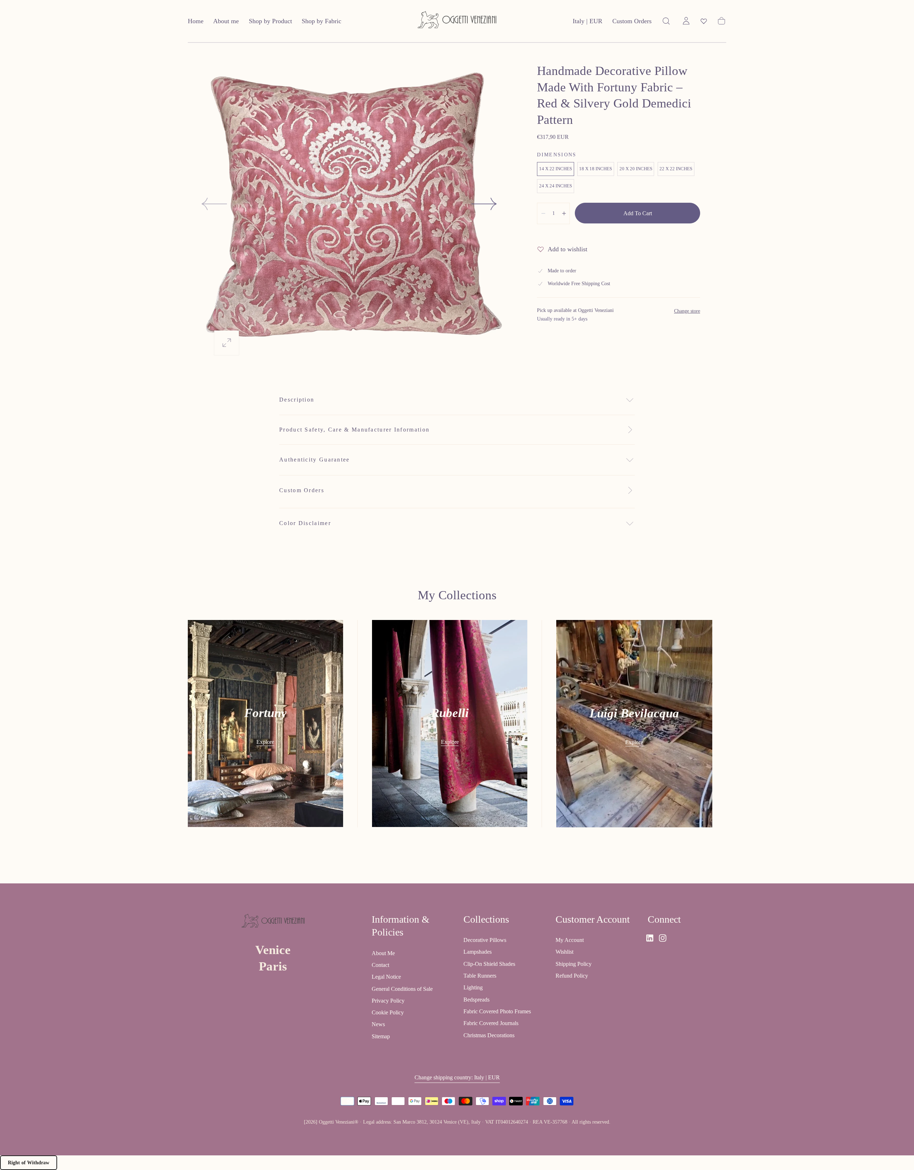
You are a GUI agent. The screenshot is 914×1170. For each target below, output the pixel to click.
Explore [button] (265, 742)
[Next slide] (484, 204)
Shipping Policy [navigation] (574, 963)
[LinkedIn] (649, 938)
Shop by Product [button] (270, 21)
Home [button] (196, 21)
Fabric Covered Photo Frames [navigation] (497, 1011)
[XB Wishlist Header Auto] (704, 21)
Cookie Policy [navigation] (388, 1012)
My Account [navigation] (570, 940)
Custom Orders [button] (632, 21)
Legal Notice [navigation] (386, 977)
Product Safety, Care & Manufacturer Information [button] (354, 430)
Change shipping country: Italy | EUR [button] (457, 1077)
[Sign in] (686, 21)
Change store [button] (687, 311)
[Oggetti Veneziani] (273, 922)
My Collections (457, 595)
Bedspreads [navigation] (476, 999)
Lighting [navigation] (473, 987)
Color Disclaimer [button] (305, 523)
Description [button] (296, 400)
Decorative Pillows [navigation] (484, 940)
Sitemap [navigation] (381, 1036)
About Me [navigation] (383, 953)
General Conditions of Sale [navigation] (402, 988)
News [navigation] (378, 1024)
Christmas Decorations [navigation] (488, 1035)
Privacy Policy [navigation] (388, 1000)
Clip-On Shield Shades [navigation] (489, 963)
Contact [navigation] (380, 965)
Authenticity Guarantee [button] (314, 460)
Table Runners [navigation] (479, 976)
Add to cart (637, 213)
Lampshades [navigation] (477, 952)
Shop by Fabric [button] (321, 21)
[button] (587, 22)
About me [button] (226, 21)
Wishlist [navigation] (564, 952)
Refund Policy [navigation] (572, 976)
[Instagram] (662, 938)
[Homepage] (457, 21)
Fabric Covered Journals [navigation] (490, 1023)
